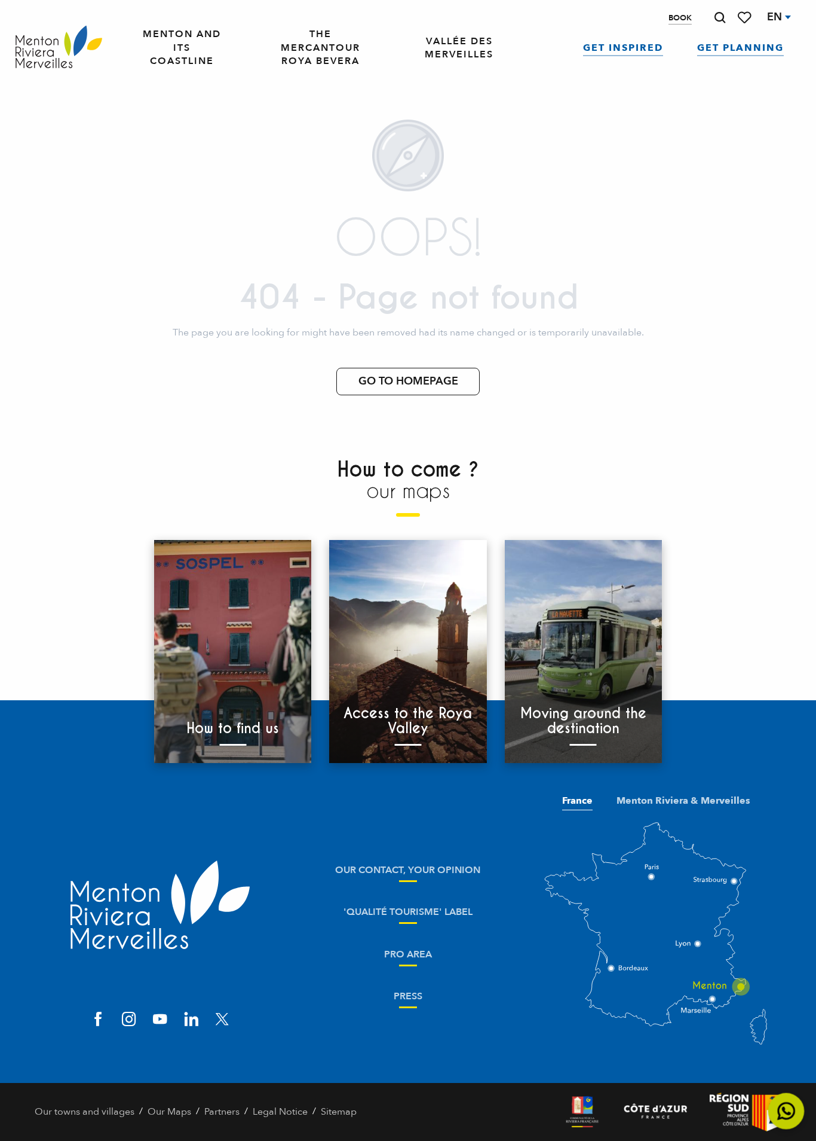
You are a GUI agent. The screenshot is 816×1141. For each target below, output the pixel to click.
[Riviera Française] (582, 1112)
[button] (720, 17)
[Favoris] (745, 17)
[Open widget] (786, 1111)
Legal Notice (280, 1111)
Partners (222, 1111)
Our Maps (169, 1111)
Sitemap (339, 1111)
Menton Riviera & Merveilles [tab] (683, 801)
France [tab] (577, 801)
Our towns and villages (84, 1111)
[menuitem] (59, 47)
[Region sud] (745, 1112)
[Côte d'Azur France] (655, 1112)
